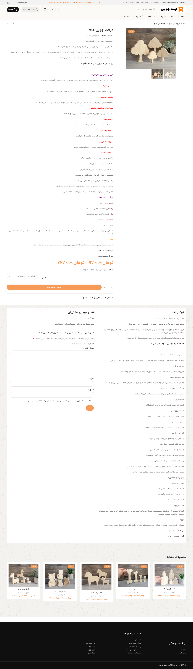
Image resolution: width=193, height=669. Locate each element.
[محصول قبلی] (13, 23)
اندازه (43, 277)
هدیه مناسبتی (90, 646)
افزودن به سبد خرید (54, 287)
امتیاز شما (89, 344)
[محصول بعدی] (8, 23)
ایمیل (91, 390)
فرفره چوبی (91, 650)
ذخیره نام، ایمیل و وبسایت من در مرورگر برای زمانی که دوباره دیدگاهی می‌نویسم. (59, 401)
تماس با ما (183, 653)
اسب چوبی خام (96, 592)
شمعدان (138, 640)
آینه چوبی (92, 640)
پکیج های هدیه (135, 646)
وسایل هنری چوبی (135, 643)
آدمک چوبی (91, 653)
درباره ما (183, 650)
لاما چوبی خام (23, 589)
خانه (184, 23)
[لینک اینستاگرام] (8, 3)
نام (92, 378)
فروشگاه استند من (105, 250)
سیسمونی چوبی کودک (133, 650)
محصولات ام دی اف (134, 653)
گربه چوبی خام (60, 591)
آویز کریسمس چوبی (105, 256)
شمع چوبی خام (169, 588)
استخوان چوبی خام (133, 589)
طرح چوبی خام (174, 23)
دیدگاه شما (88, 348)
